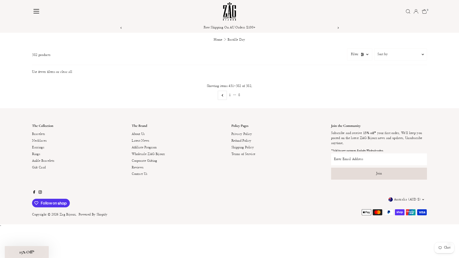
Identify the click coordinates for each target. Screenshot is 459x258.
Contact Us (139, 174)
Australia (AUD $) (407, 199)
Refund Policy (241, 140)
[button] (27, 252)
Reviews (137, 167)
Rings (36, 154)
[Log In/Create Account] (416, 11)
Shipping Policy (242, 147)
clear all (66, 72)
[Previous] (121, 27)
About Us (138, 134)
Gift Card (39, 167)
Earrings (38, 147)
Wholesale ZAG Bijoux (148, 154)
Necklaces (39, 140)
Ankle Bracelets (43, 160)
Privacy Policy (241, 134)
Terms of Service (243, 154)
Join (379, 173)
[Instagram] (40, 193)
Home (218, 39)
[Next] (338, 27)
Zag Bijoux (68, 214)
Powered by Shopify (93, 214)
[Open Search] (408, 11)
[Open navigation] (36, 11)
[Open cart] (424, 11)
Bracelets (38, 134)
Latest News (140, 140)
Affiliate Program (144, 147)
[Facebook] (34, 193)
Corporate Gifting (144, 160)
